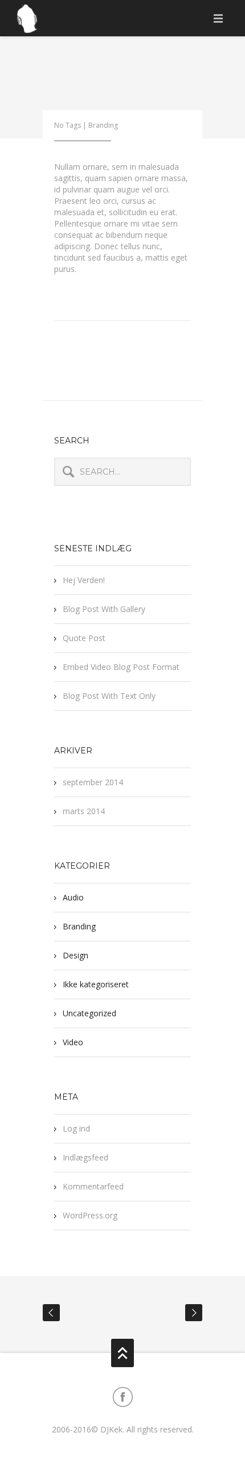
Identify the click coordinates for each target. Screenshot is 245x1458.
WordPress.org (90, 1215)
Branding (103, 125)
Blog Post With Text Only (109, 695)
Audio (73, 897)
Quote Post (84, 637)
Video (73, 1042)
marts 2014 (84, 811)
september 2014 (93, 782)
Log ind (76, 1128)
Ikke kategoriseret (96, 984)
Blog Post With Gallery (104, 609)
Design (75, 955)
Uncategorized (89, 1013)
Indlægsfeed (85, 1157)
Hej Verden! (84, 580)
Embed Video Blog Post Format (121, 666)
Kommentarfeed (93, 1186)
